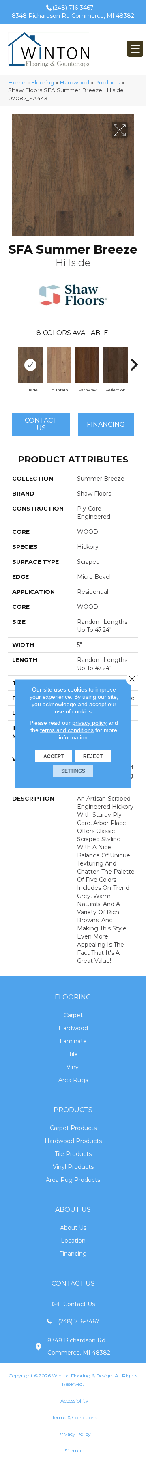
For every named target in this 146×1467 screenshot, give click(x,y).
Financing (73, 1253)
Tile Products (73, 1154)
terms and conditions (67, 729)
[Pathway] (87, 365)
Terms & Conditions (74, 1417)
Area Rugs (73, 1080)
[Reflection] (115, 365)
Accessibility (74, 1401)
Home (17, 82)
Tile (73, 1054)
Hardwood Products (73, 1141)
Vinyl (73, 1067)
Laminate (73, 1041)
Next (134, 361)
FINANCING (106, 424)
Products (107, 82)
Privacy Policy (74, 1434)
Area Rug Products (73, 1179)
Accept (53, 756)
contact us (79, 1304)
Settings (73, 770)
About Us (73, 1227)
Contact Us (41, 424)
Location (73, 1240)
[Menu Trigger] (135, 49)
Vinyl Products (73, 1167)
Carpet (73, 1015)
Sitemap (74, 1451)
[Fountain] (59, 365)
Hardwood (74, 82)
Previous (12, 361)
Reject (93, 756)
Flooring (42, 82)
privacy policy (89, 722)
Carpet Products (73, 1128)
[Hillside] (30, 365)
